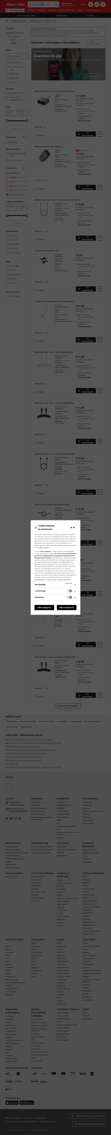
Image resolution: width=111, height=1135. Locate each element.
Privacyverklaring (39, 579)
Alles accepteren (66, 607)
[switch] (69, 591)
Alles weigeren (44, 607)
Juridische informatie (64, 579)
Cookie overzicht (51, 579)
